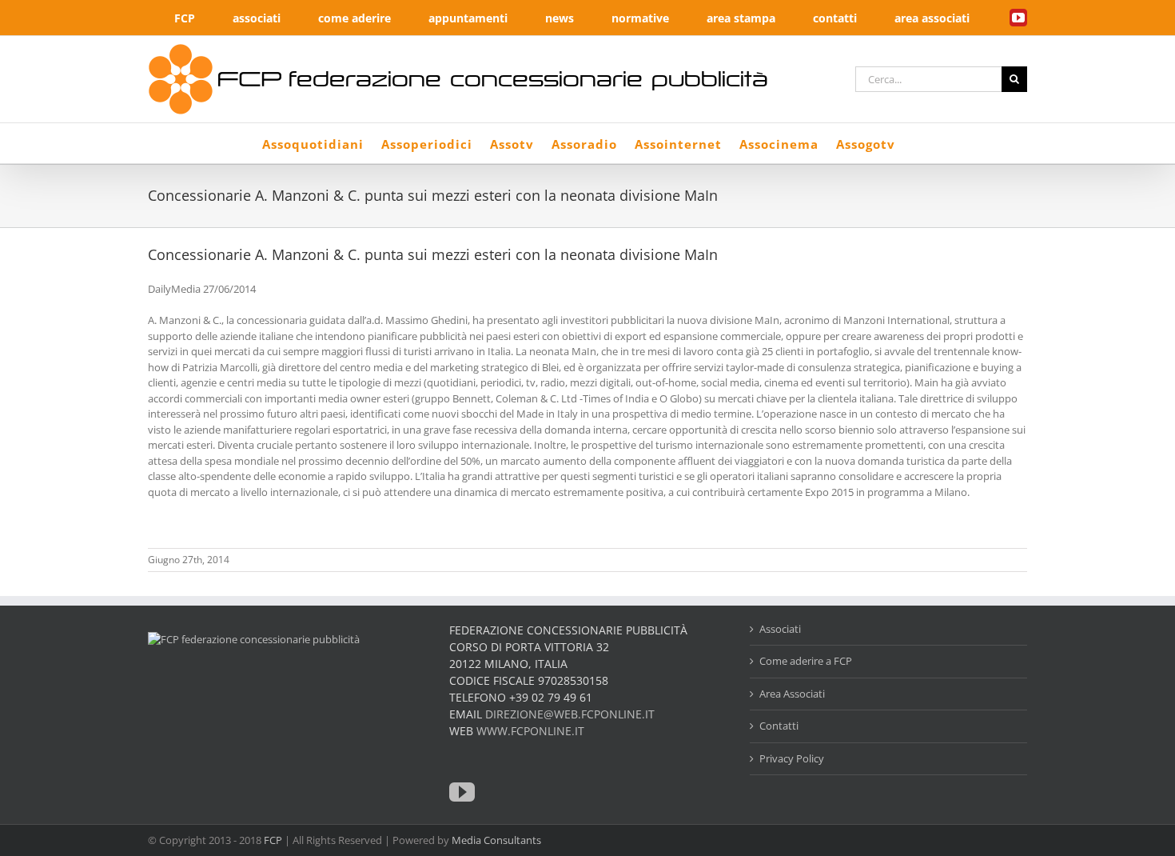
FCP (273, 840)
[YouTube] (462, 792)
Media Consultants (496, 840)
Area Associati (792, 693)
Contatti (779, 725)
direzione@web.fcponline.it (570, 714)
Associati (780, 629)
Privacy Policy (791, 758)
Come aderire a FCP (805, 661)
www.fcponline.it (530, 730)
